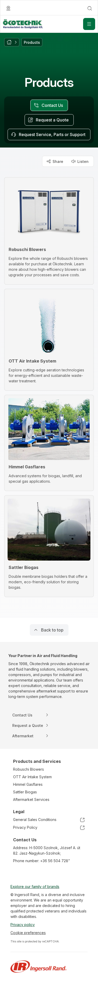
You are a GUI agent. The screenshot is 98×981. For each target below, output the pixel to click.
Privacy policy (22, 924)
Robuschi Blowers (28, 769)
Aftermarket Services (31, 799)
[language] (8, 8)
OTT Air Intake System (32, 777)
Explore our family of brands (34, 886)
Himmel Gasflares (28, 784)
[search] (90, 8)
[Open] (89, 24)
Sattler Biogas (25, 792)
